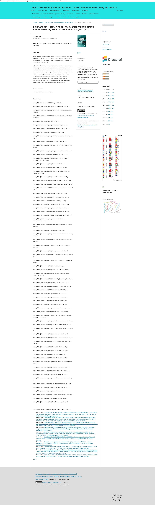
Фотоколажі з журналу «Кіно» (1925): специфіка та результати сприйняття (64, 450)
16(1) (109, 95)
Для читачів (106, 44)
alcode (82, 127)
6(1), (109, 114)
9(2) (112, 111)
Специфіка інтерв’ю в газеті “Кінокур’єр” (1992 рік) (57, 454)
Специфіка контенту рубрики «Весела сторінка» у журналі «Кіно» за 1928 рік (65, 442)
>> (36, 459)
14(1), (109, 102)
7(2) (112, 114)
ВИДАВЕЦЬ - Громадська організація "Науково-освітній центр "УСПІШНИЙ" (56, 474)
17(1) (109, 92)
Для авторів (106, 47)
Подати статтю (108, 24)
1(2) (109, 124)
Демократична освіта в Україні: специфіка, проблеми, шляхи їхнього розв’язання (66, 427)
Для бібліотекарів (107, 49)
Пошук (121, 10)
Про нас (33, 10)
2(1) (109, 121)
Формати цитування (84, 82)
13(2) (112, 105)
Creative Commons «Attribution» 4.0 (51, 482)
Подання (51, 17)
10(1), (109, 108)
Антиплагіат (85, 10)
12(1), (109, 105)
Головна (35, 22)
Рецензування (75, 10)
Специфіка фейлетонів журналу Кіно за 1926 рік (57, 446)
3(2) (112, 121)
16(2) (112, 95)
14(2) (112, 102)
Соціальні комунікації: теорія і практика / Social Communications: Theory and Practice (74, 7)
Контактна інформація (75, 17)
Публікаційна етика (55, 10)
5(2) (112, 117)
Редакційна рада (36, 17)
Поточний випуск (61, 17)
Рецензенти (66, 10)
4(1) (109, 117)
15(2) (112, 99)
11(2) (112, 108)
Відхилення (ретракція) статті (90, 13)
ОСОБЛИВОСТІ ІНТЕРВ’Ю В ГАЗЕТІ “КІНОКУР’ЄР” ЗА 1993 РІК (61, 437)
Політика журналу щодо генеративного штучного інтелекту (48, 13)
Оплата (78, 13)
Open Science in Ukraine (42, 479)
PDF (80, 53)
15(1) (109, 99)
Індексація (70, 13)
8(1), (109, 111)
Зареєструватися (42, 10)
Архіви (45, 17)
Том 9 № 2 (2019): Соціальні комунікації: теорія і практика (59, 22)
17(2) (112, 92)
